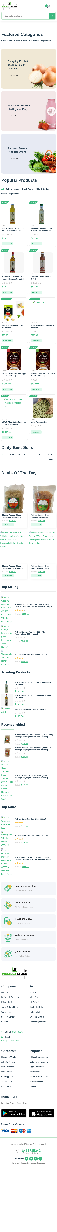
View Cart (34, 997)
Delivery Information (10, 997)
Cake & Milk (6, 40)
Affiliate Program (8, 1062)
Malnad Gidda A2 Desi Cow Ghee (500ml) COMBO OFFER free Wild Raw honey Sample (33, 606)
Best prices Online (25, 886)
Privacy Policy (7, 1002)
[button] (7, 243)
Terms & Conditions (10, 1007)
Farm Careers (7, 1072)
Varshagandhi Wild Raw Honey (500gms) (31, 654)
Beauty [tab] (27, 455)
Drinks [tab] (50, 455)
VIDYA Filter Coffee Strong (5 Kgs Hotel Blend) (14, 375)
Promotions (6, 1087)
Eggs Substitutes (37, 1067)
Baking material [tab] (13, 189)
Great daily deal (23, 919)
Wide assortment (24, 935)
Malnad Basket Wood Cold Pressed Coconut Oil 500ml (42, 229)
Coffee (4, 371)
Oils (3, 225)
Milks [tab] (51, 459)
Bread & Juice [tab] (39, 455)
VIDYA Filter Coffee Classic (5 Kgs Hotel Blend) (43, 375)
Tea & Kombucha (37, 1082)
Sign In (33, 992)
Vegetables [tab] (14, 194)
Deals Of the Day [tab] (14, 455)
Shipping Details (37, 1017)
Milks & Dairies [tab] (42, 189)
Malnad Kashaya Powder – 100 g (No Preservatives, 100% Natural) (30, 633)
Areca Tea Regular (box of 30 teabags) (30, 709)
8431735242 (18, 1032)
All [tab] (2, 189)
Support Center (7, 1017)
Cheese (33, 1087)
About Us (5, 992)
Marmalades (35, 1072)
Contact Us (6, 1012)
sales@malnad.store (10, 1041)
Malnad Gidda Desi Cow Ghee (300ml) (30, 819)
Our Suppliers (7, 1077)
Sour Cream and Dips (39, 1077)
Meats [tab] (4, 194)
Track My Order (36, 1007)
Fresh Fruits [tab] (27, 189)
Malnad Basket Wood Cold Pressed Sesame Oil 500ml (13, 278)
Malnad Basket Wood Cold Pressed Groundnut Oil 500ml (13, 230)
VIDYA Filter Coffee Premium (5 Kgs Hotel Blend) (14, 423)
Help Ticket (35, 1012)
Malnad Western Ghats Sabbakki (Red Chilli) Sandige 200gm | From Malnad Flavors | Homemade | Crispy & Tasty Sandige (33, 750)
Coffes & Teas (20, 40)
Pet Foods (34, 40)
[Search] (52, 16)
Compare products (38, 1022)
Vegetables (46, 40)
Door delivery (22, 902)
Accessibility (6, 1082)
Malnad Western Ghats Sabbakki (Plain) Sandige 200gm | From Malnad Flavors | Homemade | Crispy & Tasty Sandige (31, 778)
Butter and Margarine (39, 1062)
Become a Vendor (9, 1057)
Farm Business (7, 1067)
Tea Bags (5, 322)
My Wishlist (35, 1002)
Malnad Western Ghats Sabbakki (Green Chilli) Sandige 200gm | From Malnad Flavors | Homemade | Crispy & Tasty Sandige (34, 737)
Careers (4, 1022)
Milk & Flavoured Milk (39, 1057)
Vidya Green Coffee (39, 422)
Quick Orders (22, 951)
